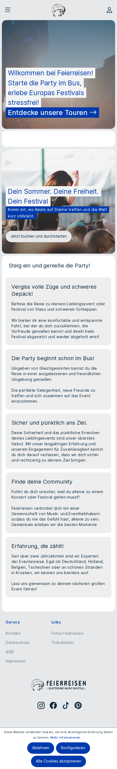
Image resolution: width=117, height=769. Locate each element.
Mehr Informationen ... (67, 737)
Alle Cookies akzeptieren (58, 761)
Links (56, 622)
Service (13, 622)
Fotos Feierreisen (67, 633)
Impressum (15, 661)
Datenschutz (18, 642)
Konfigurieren (73, 748)
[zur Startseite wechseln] (58, 10)
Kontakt (13, 633)
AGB (10, 652)
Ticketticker (62, 642)
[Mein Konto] (109, 10)
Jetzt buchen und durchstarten (39, 236)
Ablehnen (40, 748)
